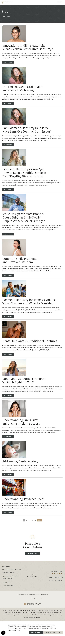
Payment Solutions (53, 632)
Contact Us (32, 553)
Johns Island (45, 610)
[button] (3, 633)
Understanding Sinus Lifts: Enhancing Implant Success (21, 422)
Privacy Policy (34, 598)
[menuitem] (50, 580)
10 (35, 520)
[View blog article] (14, 33)
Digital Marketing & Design (34, 604)
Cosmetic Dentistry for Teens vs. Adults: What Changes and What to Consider (29, 301)
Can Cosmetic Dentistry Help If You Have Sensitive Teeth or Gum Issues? (27, 129)
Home (3, 16)
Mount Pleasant (36, 610)
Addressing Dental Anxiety (20, 461)
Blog (8, 16)
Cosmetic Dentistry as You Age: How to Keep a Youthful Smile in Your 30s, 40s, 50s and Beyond (24, 173)
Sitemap (40, 598)
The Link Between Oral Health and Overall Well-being (22, 88)
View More (8, 62)
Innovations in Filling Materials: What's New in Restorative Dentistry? (27, 47)
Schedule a (32, 545)
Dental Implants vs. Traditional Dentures (29, 341)
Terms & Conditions (27, 598)
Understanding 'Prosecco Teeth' (23, 499)
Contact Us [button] (35, 632)
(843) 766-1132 (14, 630)
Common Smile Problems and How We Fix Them (19, 260)
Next (39, 520)
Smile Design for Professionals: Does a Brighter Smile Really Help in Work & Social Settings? (23, 217)
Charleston (27, 610)
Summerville (56, 610)
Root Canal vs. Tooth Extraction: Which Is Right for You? (23, 380)
